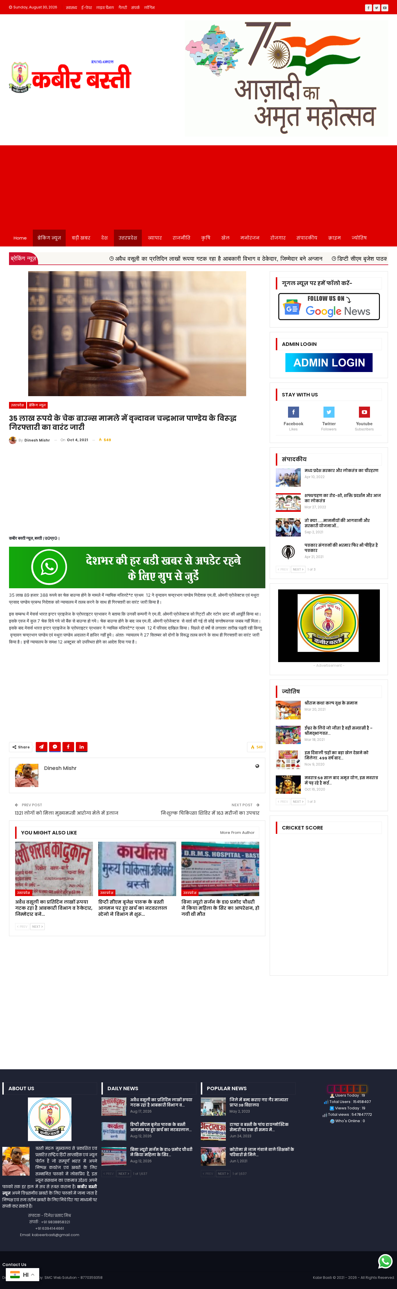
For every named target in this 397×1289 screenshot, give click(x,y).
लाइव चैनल (105, 7)
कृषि (205, 238)
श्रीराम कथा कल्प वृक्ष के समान (331, 703)
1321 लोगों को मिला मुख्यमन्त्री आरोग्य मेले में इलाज (66, 813)
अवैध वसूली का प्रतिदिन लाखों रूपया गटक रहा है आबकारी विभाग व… (161, 1102)
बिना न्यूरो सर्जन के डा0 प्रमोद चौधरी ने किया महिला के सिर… (161, 1152)
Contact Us (14, 1264)
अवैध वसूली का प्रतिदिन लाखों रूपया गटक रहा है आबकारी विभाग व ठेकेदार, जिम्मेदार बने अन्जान (159, 258)
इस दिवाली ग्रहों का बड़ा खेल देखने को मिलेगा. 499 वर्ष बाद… (337, 755)
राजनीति (181, 238)
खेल (225, 238)
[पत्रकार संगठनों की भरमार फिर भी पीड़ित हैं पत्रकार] (288, 552)
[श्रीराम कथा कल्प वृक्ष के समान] (288, 710)
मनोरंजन (250, 238)
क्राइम (334, 238)
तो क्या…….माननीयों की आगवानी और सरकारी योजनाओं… (337, 523)
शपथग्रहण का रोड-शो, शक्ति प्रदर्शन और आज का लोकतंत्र (343, 498)
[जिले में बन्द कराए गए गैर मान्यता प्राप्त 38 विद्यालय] (213, 1106)
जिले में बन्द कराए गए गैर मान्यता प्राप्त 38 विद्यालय (259, 1102)
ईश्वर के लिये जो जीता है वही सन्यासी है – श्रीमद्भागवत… (339, 730)
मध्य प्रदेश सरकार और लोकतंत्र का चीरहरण (341, 470)
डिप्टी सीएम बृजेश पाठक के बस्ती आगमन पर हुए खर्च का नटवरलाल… (161, 1127)
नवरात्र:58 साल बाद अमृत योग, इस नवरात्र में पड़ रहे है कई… (341, 780)
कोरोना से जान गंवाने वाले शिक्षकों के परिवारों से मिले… (262, 1152)
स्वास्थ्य (71, 7)
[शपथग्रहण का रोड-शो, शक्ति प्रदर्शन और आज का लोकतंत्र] (288, 502)
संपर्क (135, 7)
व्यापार (155, 238)
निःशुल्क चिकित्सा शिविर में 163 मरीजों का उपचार (210, 813)
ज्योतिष (359, 238)
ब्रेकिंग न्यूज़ (49, 238)
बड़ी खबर (81, 238)
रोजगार (278, 238)
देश (104, 238)
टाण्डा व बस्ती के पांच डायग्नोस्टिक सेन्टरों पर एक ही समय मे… (259, 1127)
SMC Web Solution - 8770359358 (73, 1277)
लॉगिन (149, 7)
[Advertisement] (198, 186)
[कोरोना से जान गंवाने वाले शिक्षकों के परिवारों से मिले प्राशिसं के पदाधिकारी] (213, 1156)
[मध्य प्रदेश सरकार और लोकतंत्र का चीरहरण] (288, 477)
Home (20, 238)
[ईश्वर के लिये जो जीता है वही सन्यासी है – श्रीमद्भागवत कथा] (288, 735)
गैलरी (122, 7)
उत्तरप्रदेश (128, 238)
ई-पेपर (86, 7)
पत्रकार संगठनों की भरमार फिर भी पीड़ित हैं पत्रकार (341, 548)
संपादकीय (306, 238)
